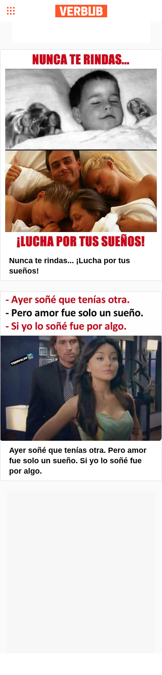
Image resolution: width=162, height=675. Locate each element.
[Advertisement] (81, 32)
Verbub (81, 11)
